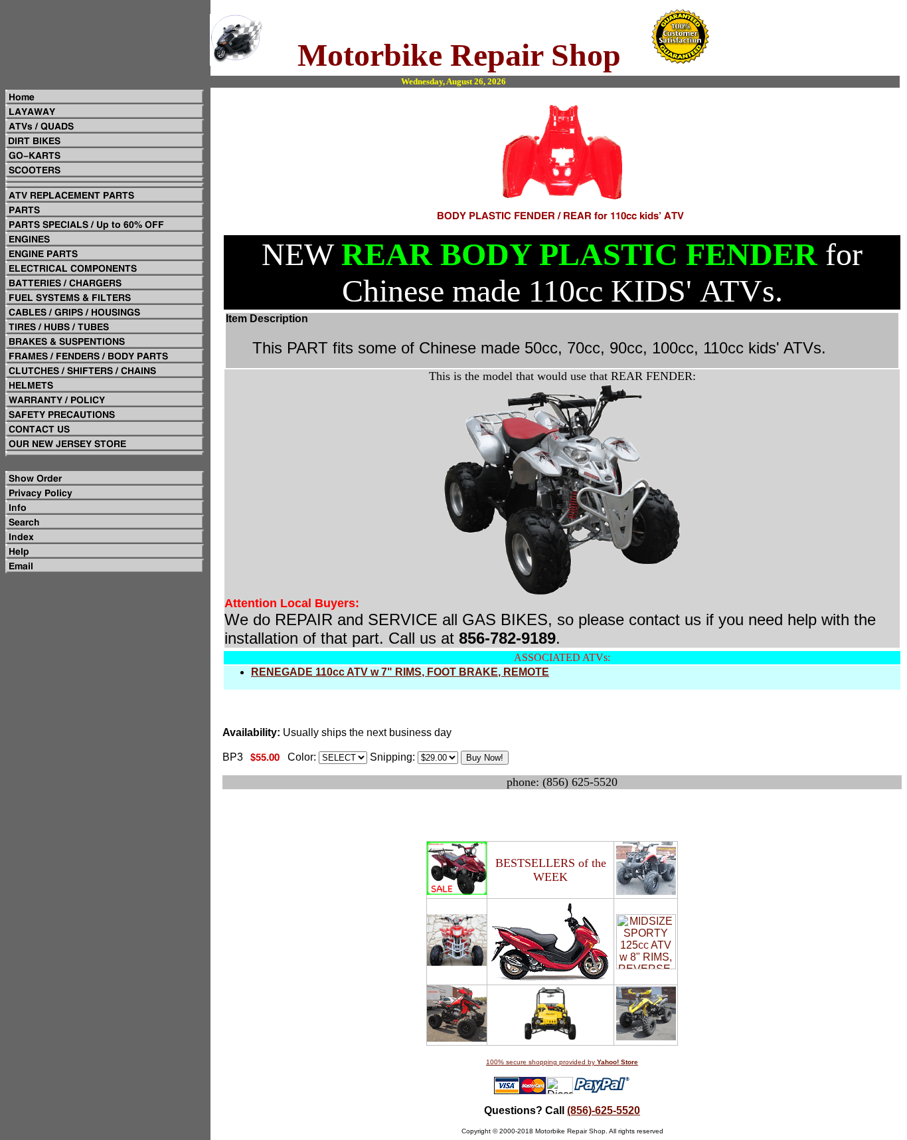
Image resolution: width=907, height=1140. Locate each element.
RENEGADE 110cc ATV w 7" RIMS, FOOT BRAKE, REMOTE (400, 672)
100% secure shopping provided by (562, 1062)
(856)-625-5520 (603, 1110)
